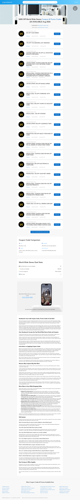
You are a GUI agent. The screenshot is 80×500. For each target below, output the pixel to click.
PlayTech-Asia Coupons (25, 486)
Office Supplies (34, 27)
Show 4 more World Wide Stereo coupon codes (40, 231)
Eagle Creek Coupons (63, 486)
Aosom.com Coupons (63, 488)
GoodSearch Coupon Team (43, 25)
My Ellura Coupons (44, 491)
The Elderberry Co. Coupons (46, 488)
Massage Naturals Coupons (64, 489)
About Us (23, 497)
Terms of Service (29, 497)
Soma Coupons (5, 491)
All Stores (76, 2)
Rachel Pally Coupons (25, 491)
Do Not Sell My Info (40, 497)
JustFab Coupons (5, 486)
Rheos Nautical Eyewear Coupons (28, 492)
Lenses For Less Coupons (64, 491)
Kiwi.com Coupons (44, 492)
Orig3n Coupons (5, 489)
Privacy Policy (34, 497)
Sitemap (46, 497)
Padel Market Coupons (64, 492)
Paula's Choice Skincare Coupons (27, 488)
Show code (57, 33)
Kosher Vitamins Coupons (26, 489)
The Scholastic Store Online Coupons (47, 486)
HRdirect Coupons (6, 492)
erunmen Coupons (6, 488)
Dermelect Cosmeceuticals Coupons (47, 489)
